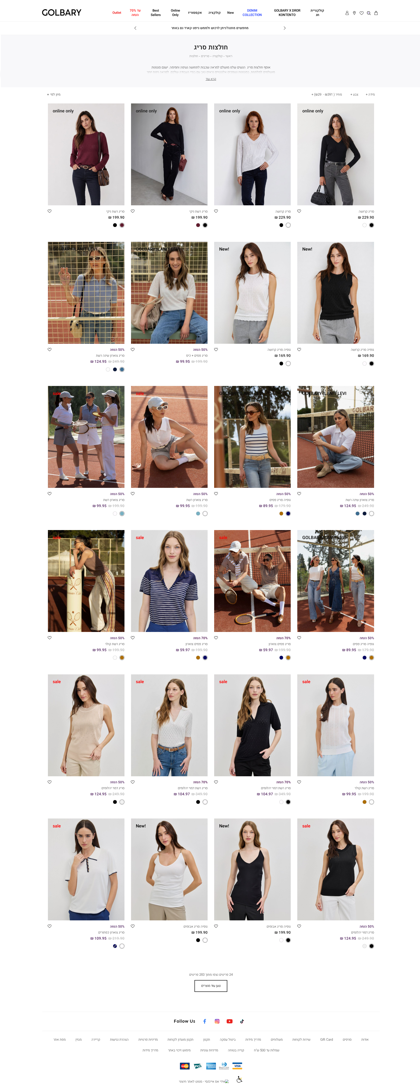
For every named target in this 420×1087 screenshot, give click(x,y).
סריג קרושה (366, 211)
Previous (284, 28)
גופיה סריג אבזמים (279, 926)
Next (135, 28)
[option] (351, 200)
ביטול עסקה (228, 1039)
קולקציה (217, 56)
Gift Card (326, 1039)
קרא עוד (211, 79)
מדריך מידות (253, 1039)
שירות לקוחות (301, 1039)
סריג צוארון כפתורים (111, 932)
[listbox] (336, 200)
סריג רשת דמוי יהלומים (276, 788)
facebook (204, 1020)
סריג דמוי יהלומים (113, 788)
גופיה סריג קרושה (362, 349)
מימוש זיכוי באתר (179, 1050)
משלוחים (277, 1039)
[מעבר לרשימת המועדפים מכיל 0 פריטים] (362, 13)
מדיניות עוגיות (209, 1050)
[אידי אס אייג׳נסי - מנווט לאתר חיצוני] (204, 1082)
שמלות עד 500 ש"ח (266, 1050)
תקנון (206, 1039)
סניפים (347, 1039)
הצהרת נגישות (119, 1039)
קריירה (95, 1039)
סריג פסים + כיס (197, 355)
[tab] (370, 94)
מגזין (78, 1039)
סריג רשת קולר (114, 644)
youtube (229, 1020)
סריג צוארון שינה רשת (110, 355)
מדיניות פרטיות (148, 1039)
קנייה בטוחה (236, 1050)
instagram (217, 1020)
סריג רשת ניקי (198, 211)
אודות (365, 1039)
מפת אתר (59, 1039)
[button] (376, 13)
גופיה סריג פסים (280, 499)
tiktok (243, 1020)
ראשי (229, 56)
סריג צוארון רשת (197, 499)
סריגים (205, 56)
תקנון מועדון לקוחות (180, 1039)
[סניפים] (354, 13)
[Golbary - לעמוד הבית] (61, 15)
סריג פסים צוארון (280, 644)
